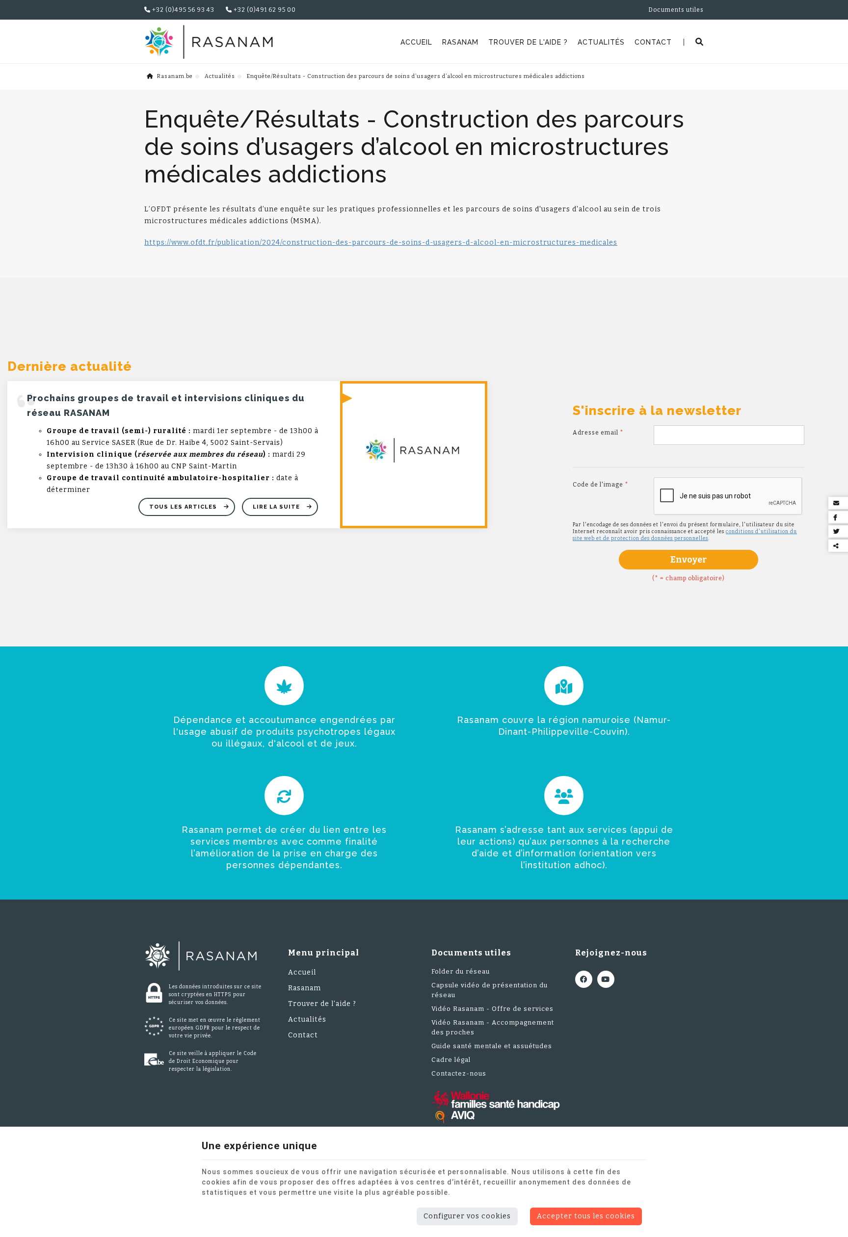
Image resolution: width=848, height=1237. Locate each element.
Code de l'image (601, 484)
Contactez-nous (458, 1073)
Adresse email (598, 432)
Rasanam (460, 42)
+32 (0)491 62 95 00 (264, 9)
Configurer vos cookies (467, 1216)
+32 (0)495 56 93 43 (182, 9)
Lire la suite (277, 507)
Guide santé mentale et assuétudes (491, 1046)
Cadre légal (451, 1059)
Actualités (601, 42)
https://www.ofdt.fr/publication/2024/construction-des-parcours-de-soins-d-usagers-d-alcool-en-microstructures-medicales (380, 242)
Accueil (416, 42)
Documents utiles (676, 9)
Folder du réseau (460, 971)
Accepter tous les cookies (586, 1216)
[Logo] (208, 42)
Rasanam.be (174, 76)
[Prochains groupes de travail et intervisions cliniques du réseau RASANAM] (414, 454)
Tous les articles (184, 507)
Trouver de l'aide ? (528, 42)
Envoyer (688, 559)
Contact (653, 42)
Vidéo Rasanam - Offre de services (492, 1008)
